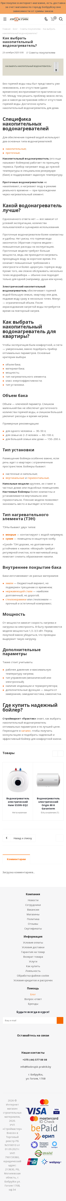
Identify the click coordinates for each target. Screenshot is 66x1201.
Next (60, 754)
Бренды (33, 1003)
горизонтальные (38, 477)
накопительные (16, 148)
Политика (33, 919)
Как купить (33, 966)
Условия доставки (33, 947)
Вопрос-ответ (33, 999)
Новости (33, 900)
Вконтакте (19, 1043)
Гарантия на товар (33, 952)
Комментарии (16, 859)
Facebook (28, 1043)
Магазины (33, 914)
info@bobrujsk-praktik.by (35, 1066)
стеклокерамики (16, 599)
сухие (9, 538)
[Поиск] (61, 19)
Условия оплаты (33, 942)
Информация (33, 936)
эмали (9, 583)
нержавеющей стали (19, 591)
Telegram (44, 1043)
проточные (13, 152)
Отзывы (33, 923)
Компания (33, 894)
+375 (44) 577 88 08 (35, 1059)
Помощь (33, 988)
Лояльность (33, 970)
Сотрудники (33, 904)
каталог (26, 730)
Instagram (36, 1043)
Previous (55, 754)
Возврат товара (33, 956)
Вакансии (33, 909)
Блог (33, 994)
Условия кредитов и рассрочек (33, 980)
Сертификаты (33, 928)
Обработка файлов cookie (33, 975)
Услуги (33, 961)
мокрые (11, 534)
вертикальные (15, 477)
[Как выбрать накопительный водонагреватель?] (33, 67)
